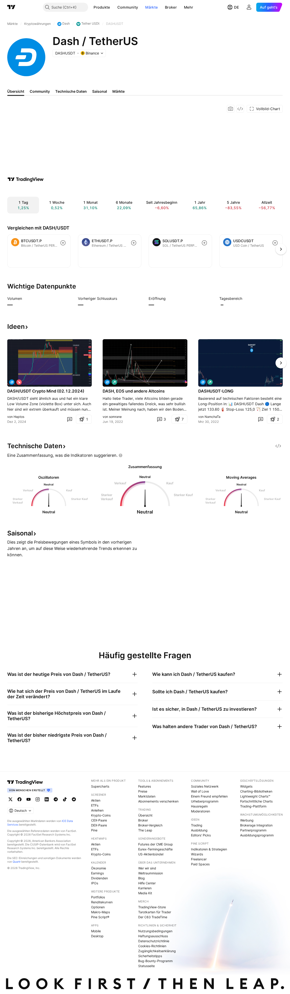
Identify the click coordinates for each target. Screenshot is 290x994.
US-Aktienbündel (150, 854)
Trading (196, 825)
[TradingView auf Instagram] (37, 799)
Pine (94, 830)
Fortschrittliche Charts (256, 801)
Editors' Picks (201, 835)
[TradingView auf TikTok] (65, 799)
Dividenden (99, 878)
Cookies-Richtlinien (152, 946)
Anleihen (97, 810)
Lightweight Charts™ (255, 796)
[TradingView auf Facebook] (19, 799)
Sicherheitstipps (150, 956)
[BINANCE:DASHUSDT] (107, 382)
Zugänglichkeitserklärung (157, 951)
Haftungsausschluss (153, 936)
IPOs (94, 883)
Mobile (96, 931)
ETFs (94, 805)
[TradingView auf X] (10, 799)
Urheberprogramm (204, 801)
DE (236, 7)
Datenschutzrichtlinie (153, 941)
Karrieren (145, 888)
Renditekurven (102, 902)
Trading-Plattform (253, 806)
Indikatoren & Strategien (209, 849)
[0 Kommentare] (69, 419)
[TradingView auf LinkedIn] (47, 799)
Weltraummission (150, 873)
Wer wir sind (147, 868)
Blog (141, 878)
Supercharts (100, 786)
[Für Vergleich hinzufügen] (63, 243)
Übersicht (145, 815)
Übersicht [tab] (15, 91)
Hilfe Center (147, 883)
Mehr (188, 7)
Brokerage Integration (256, 825)
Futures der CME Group (155, 844)
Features (144, 786)
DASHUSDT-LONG (216, 391)
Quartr (17, 861)
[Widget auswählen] (240, 109)
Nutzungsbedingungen (155, 931)
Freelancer (199, 859)
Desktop (97, 936)
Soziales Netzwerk (205, 786)
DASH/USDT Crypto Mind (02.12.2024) (45, 391)
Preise (142, 791)
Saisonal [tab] (99, 91)
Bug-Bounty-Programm (155, 961)
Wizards (197, 854)
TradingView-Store (152, 907)
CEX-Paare (99, 820)
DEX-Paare (99, 825)
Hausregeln (199, 806)
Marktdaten (146, 796)
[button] (113, 7)
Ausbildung (199, 830)
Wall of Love (200, 791)
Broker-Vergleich (150, 825)
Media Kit (145, 893)
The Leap (145, 830)
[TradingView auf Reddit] (74, 799)
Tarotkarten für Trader (154, 912)
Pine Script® (100, 917)
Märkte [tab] (118, 91)
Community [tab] (40, 91)
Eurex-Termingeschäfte (155, 849)
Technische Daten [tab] (71, 91)
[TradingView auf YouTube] (28, 799)
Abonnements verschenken (158, 801)
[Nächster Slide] (281, 362)
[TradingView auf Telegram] (56, 799)
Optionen (98, 907)
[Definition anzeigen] (25, 298)
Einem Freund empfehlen (209, 796)
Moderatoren (200, 811)
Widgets (246, 786)
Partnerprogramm (253, 830)
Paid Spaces (200, 864)
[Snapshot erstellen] (230, 109)
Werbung (247, 820)
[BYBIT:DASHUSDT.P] (11, 382)
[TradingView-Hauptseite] (25, 782)
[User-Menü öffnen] (249, 7)
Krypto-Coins (101, 815)
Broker (171, 7)
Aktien (95, 800)
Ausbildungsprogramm (257, 835)
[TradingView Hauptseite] (11, 7)
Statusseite (146, 966)
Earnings (97, 873)
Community (127, 7)
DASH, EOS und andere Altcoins (134, 391)
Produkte (102, 7)
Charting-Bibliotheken (256, 791)
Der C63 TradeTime (152, 917)
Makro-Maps (100, 912)
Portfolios (98, 897)
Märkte (151, 7)
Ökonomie (98, 868)
